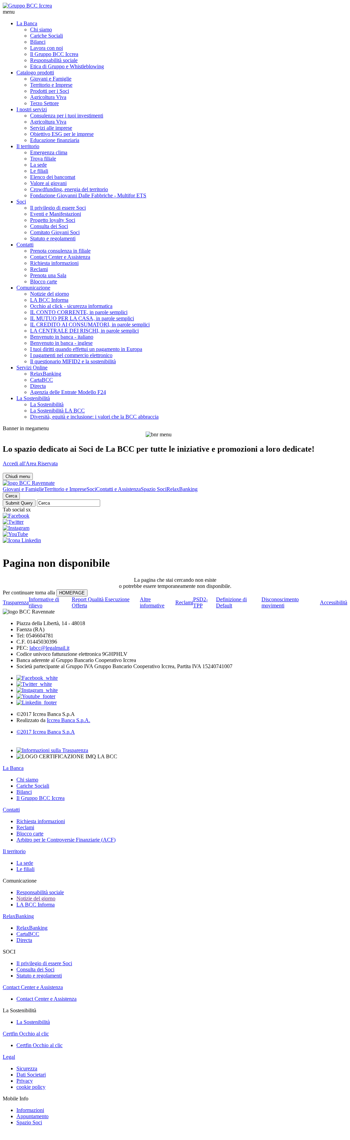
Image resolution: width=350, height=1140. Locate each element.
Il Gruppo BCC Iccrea (54, 54)
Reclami (39, 269)
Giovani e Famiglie (50, 79)
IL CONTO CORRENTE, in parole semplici (78, 312)
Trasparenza (16, 602)
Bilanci (37, 42)
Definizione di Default (231, 602)
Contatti (24, 245)
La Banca (26, 23)
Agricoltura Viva (48, 97)
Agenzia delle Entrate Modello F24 (68, 392)
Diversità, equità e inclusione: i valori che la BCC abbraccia (94, 417)
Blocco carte (43, 281)
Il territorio (27, 146)
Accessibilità (333, 602)
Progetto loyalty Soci (52, 220)
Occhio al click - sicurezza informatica (71, 306)
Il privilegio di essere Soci (58, 208)
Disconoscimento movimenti (280, 602)
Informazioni (30, 1110)
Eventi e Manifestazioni (55, 214)
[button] (175, 12)
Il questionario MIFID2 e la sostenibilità (73, 361)
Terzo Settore (44, 103)
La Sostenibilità (33, 398)
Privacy (24, 1081)
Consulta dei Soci (49, 226)
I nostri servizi (31, 109)
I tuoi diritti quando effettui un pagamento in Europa (86, 349)
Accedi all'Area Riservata (30, 463)
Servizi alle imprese (51, 128)
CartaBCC (41, 380)
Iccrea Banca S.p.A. (68, 720)
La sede (38, 165)
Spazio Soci (153, 489)
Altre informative (152, 602)
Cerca (11, 495)
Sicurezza (26, 1068)
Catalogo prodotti (35, 72)
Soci (21, 202)
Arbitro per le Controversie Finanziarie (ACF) (66, 840)
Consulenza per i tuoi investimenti (66, 115)
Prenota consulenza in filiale (60, 251)
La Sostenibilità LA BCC (57, 410)
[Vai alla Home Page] (29, 483)
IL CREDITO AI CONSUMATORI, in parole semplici (90, 324)
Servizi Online (32, 367)
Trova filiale (43, 158)
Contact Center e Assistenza (60, 257)
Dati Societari (31, 1075)
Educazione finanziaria (54, 140)
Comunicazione (33, 288)
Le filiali (39, 171)
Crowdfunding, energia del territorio (69, 189)
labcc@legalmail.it (49, 648)
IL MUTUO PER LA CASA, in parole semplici (82, 318)
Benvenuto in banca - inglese (61, 343)
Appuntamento (32, 1116)
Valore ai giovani (48, 183)
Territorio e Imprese (51, 85)
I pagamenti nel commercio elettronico (71, 355)
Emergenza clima (48, 152)
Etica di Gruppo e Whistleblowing (67, 66)
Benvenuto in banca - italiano (61, 337)
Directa (38, 386)
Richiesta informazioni (54, 263)
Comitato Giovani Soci (55, 232)
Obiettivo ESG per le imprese (62, 134)
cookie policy (30, 1087)
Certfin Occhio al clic (26, 1034)
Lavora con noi (46, 48)
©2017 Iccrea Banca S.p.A (45, 732)
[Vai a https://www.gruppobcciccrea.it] (27, 6)
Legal (9, 1057)
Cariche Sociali (46, 36)
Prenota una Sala (48, 275)
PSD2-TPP (200, 602)
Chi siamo (41, 29)
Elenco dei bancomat (52, 177)
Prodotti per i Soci (49, 91)
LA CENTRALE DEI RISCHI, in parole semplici (84, 331)
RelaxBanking (45, 374)
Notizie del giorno (49, 294)
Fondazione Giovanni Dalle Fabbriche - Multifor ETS (88, 195)
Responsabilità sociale (54, 60)
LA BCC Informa (49, 300)
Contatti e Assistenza (118, 489)
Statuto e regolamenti (53, 238)
